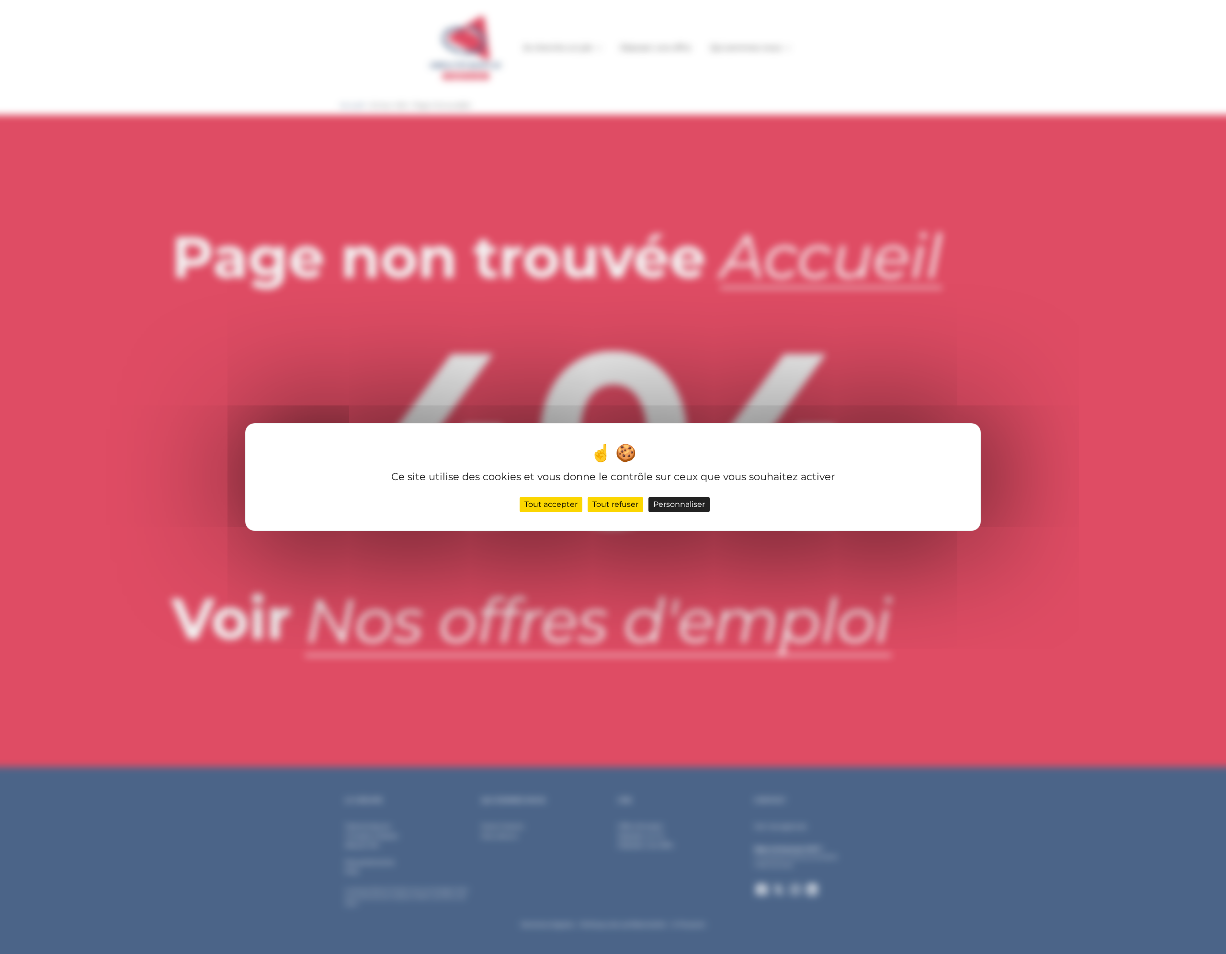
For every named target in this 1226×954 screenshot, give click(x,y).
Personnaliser (679, 504)
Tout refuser (615, 504)
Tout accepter (551, 504)
